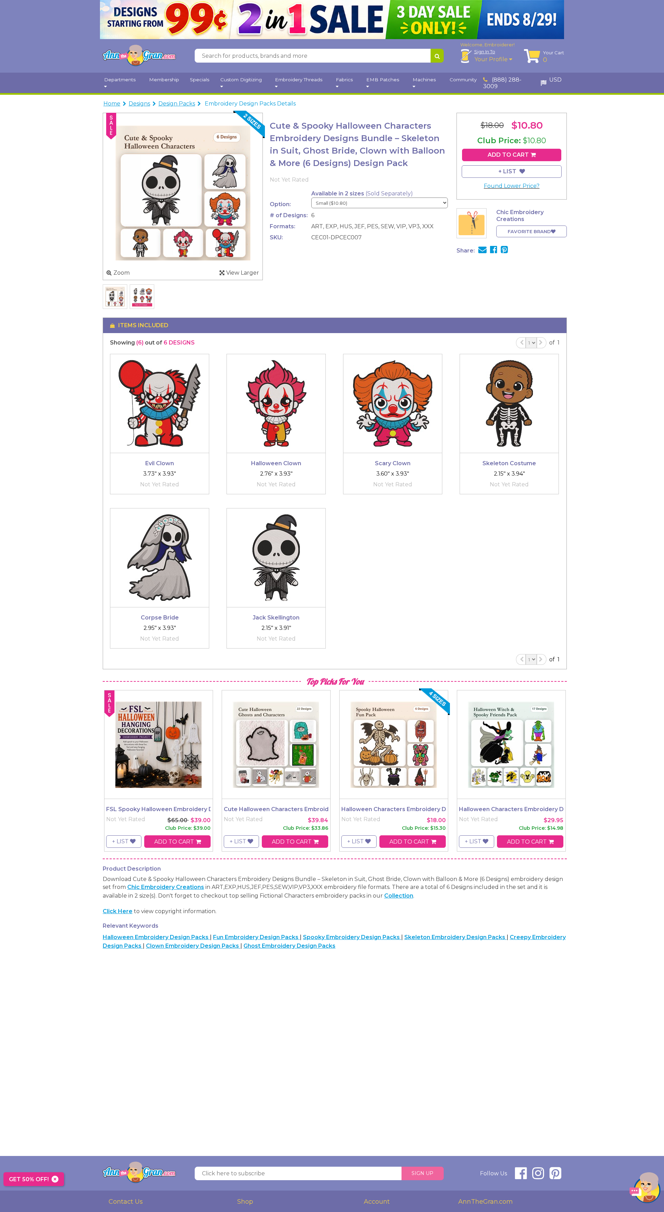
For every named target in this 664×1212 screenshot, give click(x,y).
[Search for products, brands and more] (437, 56)
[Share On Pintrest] (504, 250)
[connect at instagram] (538, 1176)
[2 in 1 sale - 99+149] (332, 19)
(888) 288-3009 (502, 83)
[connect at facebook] (521, 1176)
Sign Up (422, 1173)
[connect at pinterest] (555, 1176)
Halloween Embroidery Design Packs (156, 937)
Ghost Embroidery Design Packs (289, 946)
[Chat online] (645, 1189)
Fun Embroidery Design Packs (256, 937)
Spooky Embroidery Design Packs (352, 937)
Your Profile (491, 59)
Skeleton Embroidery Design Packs (455, 937)
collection (398, 895)
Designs (139, 103)
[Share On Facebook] (493, 250)
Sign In (484, 51)
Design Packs (176, 103)
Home (111, 103)
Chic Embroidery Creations (165, 887)
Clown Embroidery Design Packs (193, 946)
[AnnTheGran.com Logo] (139, 55)
